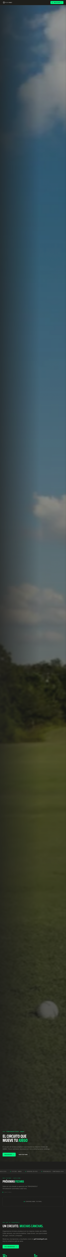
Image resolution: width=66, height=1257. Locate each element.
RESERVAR (9, 1154)
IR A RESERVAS (11, 1251)
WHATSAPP (57, 2)
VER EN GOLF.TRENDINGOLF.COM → (33, 1205)
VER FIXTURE (23, 1154)
